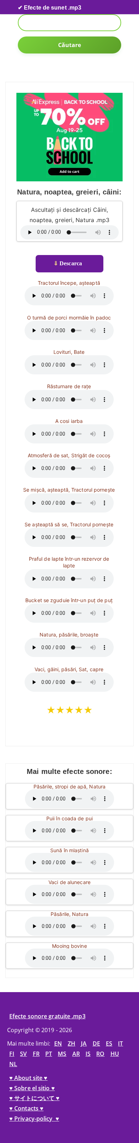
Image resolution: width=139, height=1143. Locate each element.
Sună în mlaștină (69, 850)
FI (11, 1054)
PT (48, 1054)
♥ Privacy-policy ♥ (34, 1118)
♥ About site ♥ (28, 1078)
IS (88, 1054)
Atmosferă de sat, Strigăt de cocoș (69, 455)
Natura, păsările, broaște (69, 635)
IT (120, 1043)
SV (23, 1054)
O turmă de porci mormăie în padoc (69, 318)
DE (96, 1043)
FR (36, 1054)
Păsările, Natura (69, 914)
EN (58, 1043)
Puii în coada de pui (69, 818)
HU (114, 1054)
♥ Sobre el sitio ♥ (32, 1088)
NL (13, 1064)
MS (62, 1054)
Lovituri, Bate (68, 352)
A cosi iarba (69, 421)
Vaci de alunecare (69, 882)
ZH (71, 1043)
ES (109, 1043)
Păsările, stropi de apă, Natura (69, 786)
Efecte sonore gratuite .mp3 (47, 1016)
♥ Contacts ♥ (26, 1108)
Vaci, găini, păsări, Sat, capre (69, 669)
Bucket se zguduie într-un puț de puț (69, 600)
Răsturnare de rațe (69, 386)
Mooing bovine (69, 946)
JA (84, 1043)
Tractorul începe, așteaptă (69, 283)
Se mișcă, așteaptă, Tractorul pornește (69, 490)
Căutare (69, 45)
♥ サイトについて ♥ (34, 1098)
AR (76, 1054)
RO (100, 1054)
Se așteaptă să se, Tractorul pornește (69, 524)
